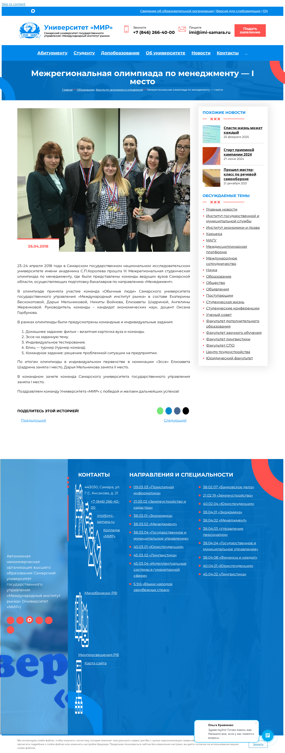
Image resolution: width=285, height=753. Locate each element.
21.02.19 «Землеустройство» (228, 495)
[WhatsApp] (160, 411)
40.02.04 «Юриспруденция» (228, 504)
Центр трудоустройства (228, 352)
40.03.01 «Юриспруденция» (159, 547)
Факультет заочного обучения (234, 333)
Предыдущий (33, 420)
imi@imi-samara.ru (210, 32)
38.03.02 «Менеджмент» (155, 524)
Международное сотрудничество (221, 261)
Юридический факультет (229, 358)
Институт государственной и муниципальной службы (232, 218)
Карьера (214, 234)
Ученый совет (219, 315)
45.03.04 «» (160, 569)
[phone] (54, 12)
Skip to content (13, 4)
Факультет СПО (220, 345)
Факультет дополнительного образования (232, 323)
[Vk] (177, 411)
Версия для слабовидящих (238, 11)
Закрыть (258, 744)
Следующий (175, 420)
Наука (211, 270)
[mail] (47, 12)
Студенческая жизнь (225, 302)
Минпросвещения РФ (98, 655)
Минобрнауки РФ (100, 593)
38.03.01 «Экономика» (153, 516)
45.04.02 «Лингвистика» (224, 574)
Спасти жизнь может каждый (243, 130)
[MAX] (33, 11)
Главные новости (221, 209)
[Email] (186, 411)
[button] (246, 53)
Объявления (217, 289)
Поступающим (219, 295)
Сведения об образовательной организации (177, 11)
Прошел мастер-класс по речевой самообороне (240, 174)
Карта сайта (95, 663)
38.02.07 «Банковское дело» (228, 487)
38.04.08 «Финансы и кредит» (230, 557)
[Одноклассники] (25, 12)
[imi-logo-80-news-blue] (65, 24)
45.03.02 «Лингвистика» (155, 555)
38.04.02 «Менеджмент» (225, 520)
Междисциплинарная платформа (226, 249)
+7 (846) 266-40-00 (154, 32)
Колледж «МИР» (111, 533)
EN (265, 11)
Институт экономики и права (233, 227)
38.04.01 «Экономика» (222, 512)
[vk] (18, 12)
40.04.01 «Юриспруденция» (228, 566)
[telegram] (40, 12)
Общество (215, 283)
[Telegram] (168, 411)
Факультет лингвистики (228, 339)
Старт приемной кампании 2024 (239, 152)
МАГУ (211, 240)
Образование (218, 276)
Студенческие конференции (233, 308)
